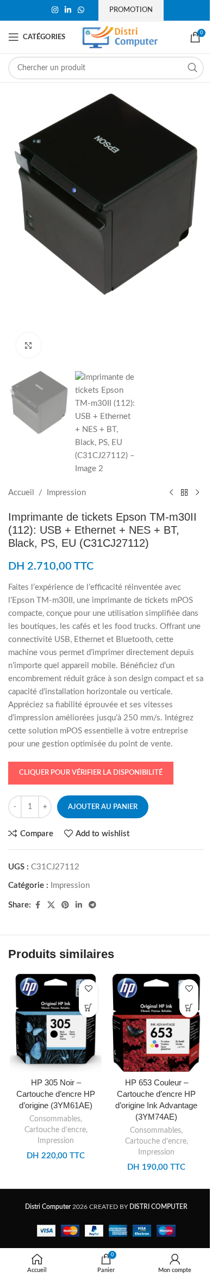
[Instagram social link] (54, 10)
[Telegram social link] (92, 905)
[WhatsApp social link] (81, 10)
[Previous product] (171, 492)
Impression (66, 493)
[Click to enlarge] (28, 345)
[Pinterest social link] (65, 905)
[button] (88, 1007)
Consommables (54, 1119)
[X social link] (51, 905)
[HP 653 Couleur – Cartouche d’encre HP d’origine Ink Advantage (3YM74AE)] (156, 1023)
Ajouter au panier (103, 807)
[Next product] (197, 492)
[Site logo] (120, 37)
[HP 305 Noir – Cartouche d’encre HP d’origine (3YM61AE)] (55, 1023)
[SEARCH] (192, 68)
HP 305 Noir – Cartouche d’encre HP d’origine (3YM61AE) (55, 1094)
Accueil (21, 493)
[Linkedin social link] (67, 10)
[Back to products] (184, 492)
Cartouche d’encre (55, 1130)
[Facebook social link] (37, 905)
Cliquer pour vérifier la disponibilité (91, 772)
